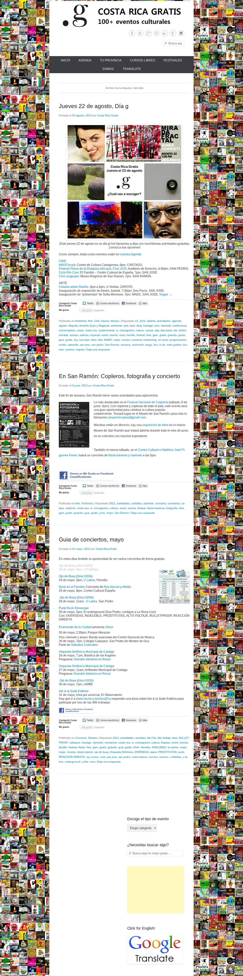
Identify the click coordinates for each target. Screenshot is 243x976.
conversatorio (67, 330)
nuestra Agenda (130, 254)
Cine (97, 320)
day (157, 330)
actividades (163, 320)
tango (148, 344)
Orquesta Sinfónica (121, 752)
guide (68, 339)
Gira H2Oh (84, 576)
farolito (131, 335)
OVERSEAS (141, 752)
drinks (182, 330)
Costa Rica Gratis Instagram (181, 33)
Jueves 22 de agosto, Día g (94, 106)
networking (149, 339)
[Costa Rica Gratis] (121, 15)
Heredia (145, 747)
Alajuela (73, 325)
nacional (137, 339)
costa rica (91, 330)
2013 (143, 320)
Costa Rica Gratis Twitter (140, 33)
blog (139, 325)
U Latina (89, 580)
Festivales (172, 60)
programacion (178, 339)
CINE (62, 261)
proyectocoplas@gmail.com (127, 417)
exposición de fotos (155, 425)
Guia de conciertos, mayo (91, 539)
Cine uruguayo (69, 276)
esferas (84, 335)
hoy (76, 339)
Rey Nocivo (112, 586)
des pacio (166, 330)
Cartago (148, 325)
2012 (112, 503)
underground (72, 761)
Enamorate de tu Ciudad (75, 627)
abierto (151, 320)
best (132, 325)
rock (102, 756)
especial (95, 335)
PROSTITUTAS (167, 752)
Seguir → (165, 294)
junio (102, 512)
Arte (90, 320)
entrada (63, 335)
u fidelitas (175, 756)
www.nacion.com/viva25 (92, 698)
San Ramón (112, 344)
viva (92, 761)
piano (153, 752)
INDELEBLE (159, 747)
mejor (117, 339)
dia (175, 330)
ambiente (116, 325)
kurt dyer (84, 339)
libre (93, 339)
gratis (162, 335)
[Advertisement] (155, 889)
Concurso (81, 737)
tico (156, 344)
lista (100, 339)
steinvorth (138, 344)
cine (156, 325)
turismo (69, 349)
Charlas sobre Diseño (73, 286)
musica (126, 339)
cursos (149, 330)
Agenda (85, 60)
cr (117, 330)
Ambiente (80, 320)
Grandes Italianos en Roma (92, 659)
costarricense (106, 330)
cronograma (127, 330)
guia (61, 339)
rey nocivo (92, 756)
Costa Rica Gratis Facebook (132, 33)
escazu (74, 335)
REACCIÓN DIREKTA (72, 756)
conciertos (174, 503)
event (105, 335)
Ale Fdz (151, 737)
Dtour (109, 627)
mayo (183, 747)
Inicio (65, 60)
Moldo (127, 586)
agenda (176, 320)
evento (114, 335)
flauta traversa (156, 508)
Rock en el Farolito (71, 586)
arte (126, 325)
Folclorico (87, 503)
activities (137, 503)
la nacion (173, 747)
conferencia (180, 325)
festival (140, 335)
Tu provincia (111, 60)
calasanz (74, 742)
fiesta (81, 747)
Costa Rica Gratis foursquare (165, 33)
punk (181, 752)
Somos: (108, 68)
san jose (85, 344)
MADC (108, 339)
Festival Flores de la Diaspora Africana (85, 268)
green (181, 335)
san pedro (97, 344)
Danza (105, 320)
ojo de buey (101, 752)
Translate (132, 68)
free (148, 335)
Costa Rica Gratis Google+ (148, 33)
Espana (165, 742)
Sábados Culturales (84, 644)
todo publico (174, 344)
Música (114, 320)
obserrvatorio (85, 752)
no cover (163, 339)
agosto (63, 325)
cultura (140, 330)
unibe (85, 761)
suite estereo (140, 756)
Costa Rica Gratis (107, 115)
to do (162, 344)
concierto (160, 503)
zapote (80, 349)
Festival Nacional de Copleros (147, 402)
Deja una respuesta (98, 349)
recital (62, 344)
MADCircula (67, 264)
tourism (153, 756)
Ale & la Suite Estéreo (73, 691)
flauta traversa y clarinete (125, 455)
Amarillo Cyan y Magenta (94, 325)
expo (122, 335)
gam (155, 335)
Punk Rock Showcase (74, 608)
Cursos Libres (142, 60)
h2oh (136, 747)
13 (136, 320)
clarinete (166, 325)
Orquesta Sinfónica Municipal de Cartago (86, 651)
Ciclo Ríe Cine (69, 272)
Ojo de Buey (67, 576)
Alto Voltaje (164, 737)
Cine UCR (120, 268)
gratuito (172, 335)
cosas (80, 330)
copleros (70, 508)
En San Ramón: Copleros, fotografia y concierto (119, 376)
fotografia (172, 508)
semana (125, 344)
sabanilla (73, 344)
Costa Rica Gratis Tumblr (173, 33)
